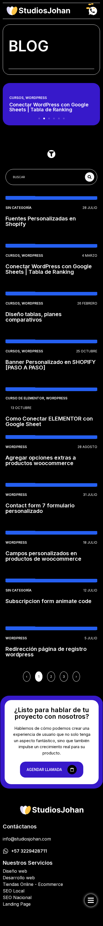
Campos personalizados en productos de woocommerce (43, 556)
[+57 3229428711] (5, 851)
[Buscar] (89, 177)
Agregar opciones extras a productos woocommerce (40, 460)
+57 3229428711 (29, 851)
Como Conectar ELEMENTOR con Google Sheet (49, 421)
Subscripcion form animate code (48, 601)
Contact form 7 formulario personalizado (40, 508)
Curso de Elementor (24, 398)
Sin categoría (18, 208)
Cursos (16, 98)
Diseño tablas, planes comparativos (33, 317)
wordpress (36, 98)
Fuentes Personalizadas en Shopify (40, 221)
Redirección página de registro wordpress (46, 652)
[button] (39, 118)
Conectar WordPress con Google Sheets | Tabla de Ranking (48, 269)
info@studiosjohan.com (27, 839)
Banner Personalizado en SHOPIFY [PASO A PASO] (50, 365)
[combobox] (46, 177)
